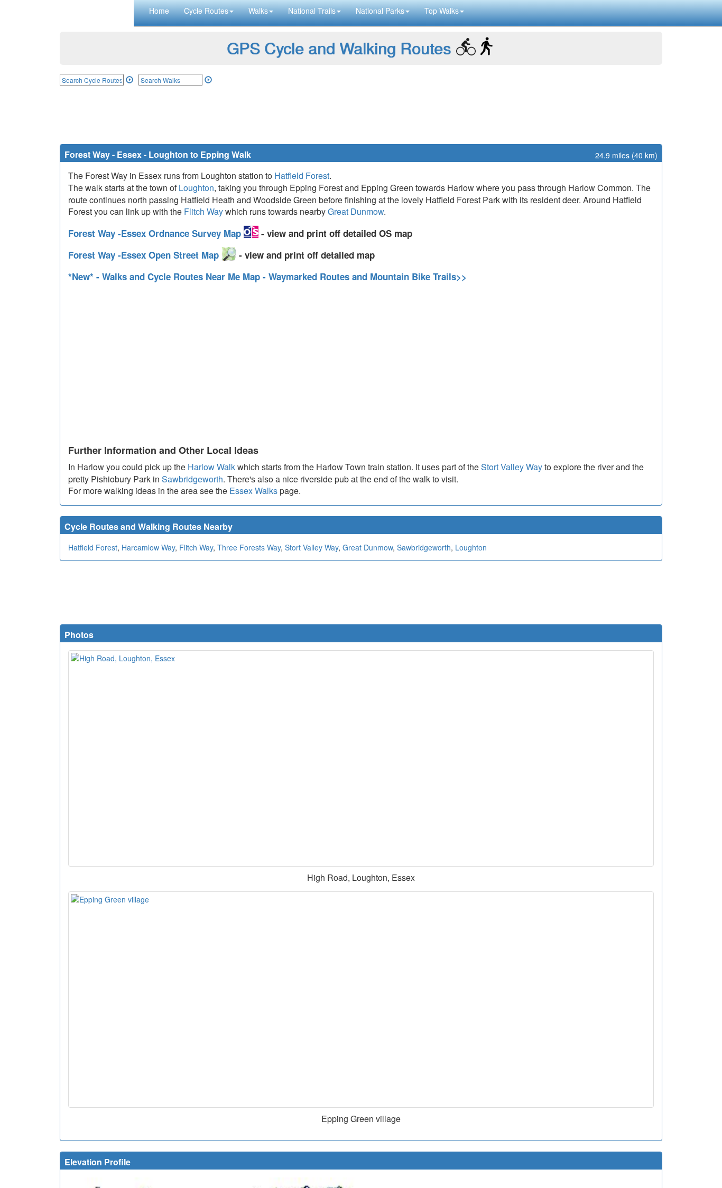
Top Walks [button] (441, 10)
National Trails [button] (312, 10)
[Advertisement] (361, 115)
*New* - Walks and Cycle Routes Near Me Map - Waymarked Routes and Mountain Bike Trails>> (267, 276)
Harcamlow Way (148, 547)
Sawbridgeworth (192, 479)
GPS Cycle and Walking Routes (339, 47)
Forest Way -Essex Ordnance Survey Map (156, 233)
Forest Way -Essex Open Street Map (144, 255)
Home (159, 10)
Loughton (196, 188)
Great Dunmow (356, 211)
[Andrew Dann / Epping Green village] (361, 999)
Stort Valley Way (511, 467)
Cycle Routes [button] (206, 10)
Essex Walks (253, 490)
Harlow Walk (211, 467)
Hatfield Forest (301, 175)
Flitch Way (203, 211)
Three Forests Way (249, 547)
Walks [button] (258, 10)
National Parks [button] (380, 10)
